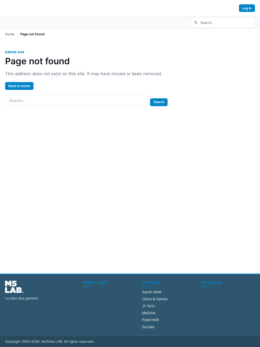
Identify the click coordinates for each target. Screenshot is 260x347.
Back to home (19, 86)
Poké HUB (150, 320)
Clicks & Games (155, 299)
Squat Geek (151, 292)
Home (9, 34)
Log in (247, 8)
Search (158, 102)
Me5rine (148, 313)
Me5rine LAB (51, 341)
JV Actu (148, 306)
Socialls (148, 327)
